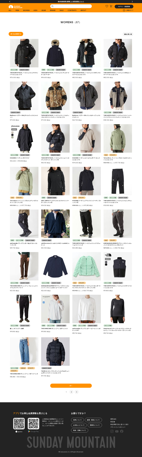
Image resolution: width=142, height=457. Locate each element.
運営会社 (113, 419)
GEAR (43, 10)
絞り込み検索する (16, 34)
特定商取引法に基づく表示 (119, 424)
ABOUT (83, 10)
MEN (17, 10)
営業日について (95, 425)
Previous (10, 1)
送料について (77, 420)
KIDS (35, 10)
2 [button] (71, 392)
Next (132, 1)
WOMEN (26, 10)
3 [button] (76, 392)
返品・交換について (79, 430)
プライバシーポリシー (117, 427)
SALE (62, 10)
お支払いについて (79, 425)
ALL (10, 10)
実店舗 (112, 422)
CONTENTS (72, 10)
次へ (71, 385)
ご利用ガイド (129, 10)
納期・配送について (93, 420)
